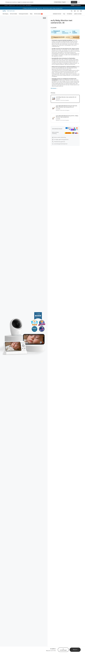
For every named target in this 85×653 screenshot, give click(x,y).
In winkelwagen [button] (63, 650)
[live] (74, 11)
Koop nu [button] (75, 649)
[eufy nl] (5, 11)
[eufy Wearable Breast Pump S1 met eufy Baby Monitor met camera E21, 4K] (65, 108)
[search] (71, 11)
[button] (79, 2)
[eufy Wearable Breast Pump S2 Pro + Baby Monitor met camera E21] (65, 118)
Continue (74, 2)
